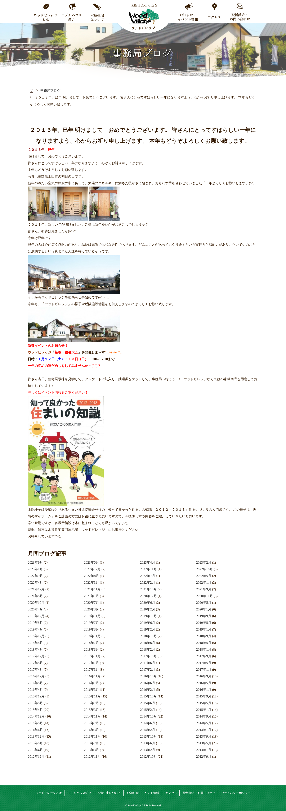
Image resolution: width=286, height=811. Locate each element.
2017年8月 (35, 663)
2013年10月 (148, 736)
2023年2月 (203, 562)
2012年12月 (36, 756)
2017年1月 (203, 669)
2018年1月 (203, 649)
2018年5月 (203, 643)
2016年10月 (148, 676)
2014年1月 (203, 730)
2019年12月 (36, 616)
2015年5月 (203, 703)
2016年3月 (91, 689)
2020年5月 (203, 602)
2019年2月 (147, 629)
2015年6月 (147, 703)
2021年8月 (35, 596)
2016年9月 (203, 676)
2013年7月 (91, 743)
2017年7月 (91, 663)
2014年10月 (148, 716)
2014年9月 (203, 716)
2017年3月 (91, 669)
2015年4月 (35, 709)
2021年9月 (203, 589)
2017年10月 (148, 656)
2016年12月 (36, 676)
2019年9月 (203, 616)
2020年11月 (204, 596)
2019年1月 (203, 629)
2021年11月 (92, 589)
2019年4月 (35, 629)
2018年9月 (203, 636)
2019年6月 (147, 622)
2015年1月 (203, 709)
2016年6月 (147, 683)
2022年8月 (91, 576)
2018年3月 (91, 649)
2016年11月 (92, 676)
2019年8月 (35, 622)
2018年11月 (92, 636)
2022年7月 (147, 576)
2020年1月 (203, 609)
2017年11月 (92, 656)
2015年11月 (92, 696)
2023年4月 (147, 562)
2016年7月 (91, 683)
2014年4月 (35, 730)
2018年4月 (35, 649)
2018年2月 (147, 649)
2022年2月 (147, 582)
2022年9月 (35, 576)
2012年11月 (92, 756)
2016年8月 (35, 683)
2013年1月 (203, 750)
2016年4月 (35, 689)
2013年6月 (147, 743)
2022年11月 (148, 569)
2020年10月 (36, 602)
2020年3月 (91, 609)
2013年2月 (147, 750)
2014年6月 (147, 723)
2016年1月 (203, 689)
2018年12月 (36, 636)
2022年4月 (35, 582)
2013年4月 (35, 750)
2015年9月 (203, 696)
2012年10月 (148, 756)
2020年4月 (35, 609)
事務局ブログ (50, 90)
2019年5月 (203, 622)
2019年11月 (92, 616)
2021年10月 (148, 589)
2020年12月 (148, 596)
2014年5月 (203, 723)
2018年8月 (35, 643)
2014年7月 (91, 723)
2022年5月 (203, 576)
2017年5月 (203, 663)
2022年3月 (91, 582)
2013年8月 (35, 743)
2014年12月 (36, 716)
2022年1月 (203, 582)
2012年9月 (203, 756)
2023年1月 (35, 569)
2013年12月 (36, 736)
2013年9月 (203, 736)
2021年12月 (36, 589)
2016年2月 (147, 689)
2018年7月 (91, 643)
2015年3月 (91, 709)
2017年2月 (147, 669)
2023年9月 (35, 562)
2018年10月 (148, 636)
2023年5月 (91, 562)
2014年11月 (92, 716)
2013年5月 (203, 743)
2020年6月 (147, 602)
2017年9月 (203, 656)
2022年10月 (204, 569)
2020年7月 (91, 602)
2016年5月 (203, 683)
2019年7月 (91, 622)
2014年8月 (35, 723)
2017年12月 (36, 656)
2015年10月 (148, 696)
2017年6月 (147, 663)
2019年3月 (91, 629)
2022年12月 (92, 569)
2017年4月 (35, 669)
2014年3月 (91, 730)
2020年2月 (147, 609)
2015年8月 (35, 703)
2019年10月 (148, 616)
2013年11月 (92, 736)
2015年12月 (36, 696)
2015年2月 (147, 709)
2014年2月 (147, 730)
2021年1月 (91, 596)
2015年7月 (91, 703)
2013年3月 (91, 750)
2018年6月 (147, 643)
